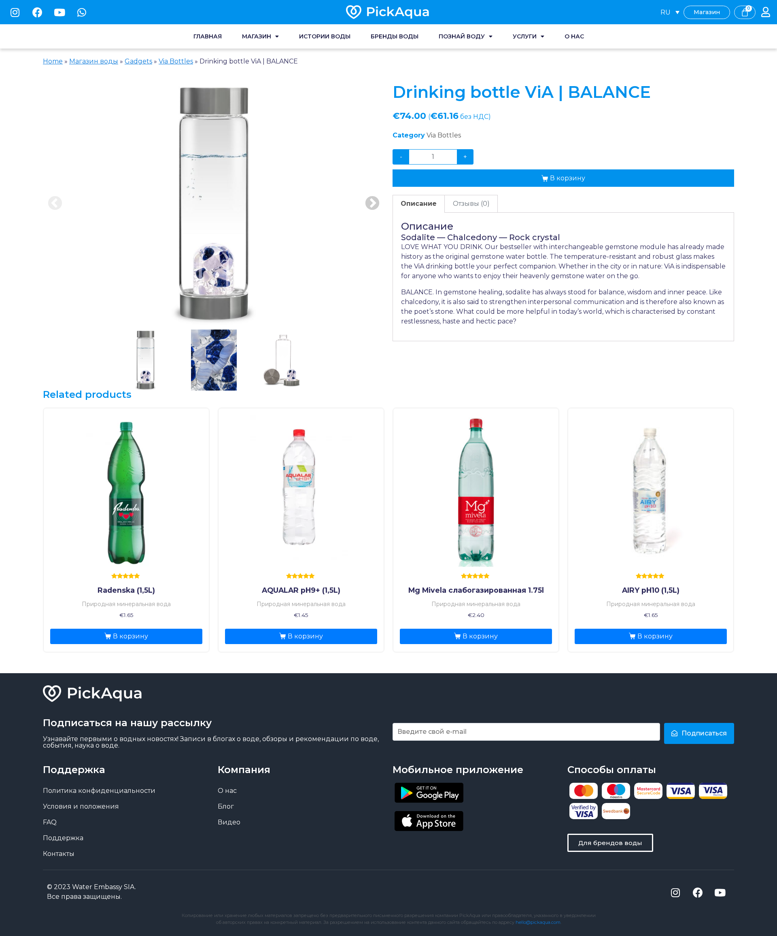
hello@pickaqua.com (538, 922)
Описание (419, 203)
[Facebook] (37, 12)
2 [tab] (214, 360)
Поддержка (63, 838)
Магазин (256, 36)
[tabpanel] (213, 203)
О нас (574, 36)
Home (53, 61)
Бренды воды (394, 36)
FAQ (50, 822)
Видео (229, 822)
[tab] (419, 204)
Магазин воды (93, 61)
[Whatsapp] (82, 12)
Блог (226, 806)
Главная (207, 36)
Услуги (525, 36)
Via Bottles (176, 61)
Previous (55, 204)
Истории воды (324, 36)
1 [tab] (145, 360)
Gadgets (138, 61)
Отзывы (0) (471, 203)
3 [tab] (282, 360)
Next (372, 204)
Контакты (58, 854)
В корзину (567, 178)
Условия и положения (81, 806)
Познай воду (462, 36)
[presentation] (145, 360)
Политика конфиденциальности (99, 790)
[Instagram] (15, 12)
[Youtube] (59, 12)
